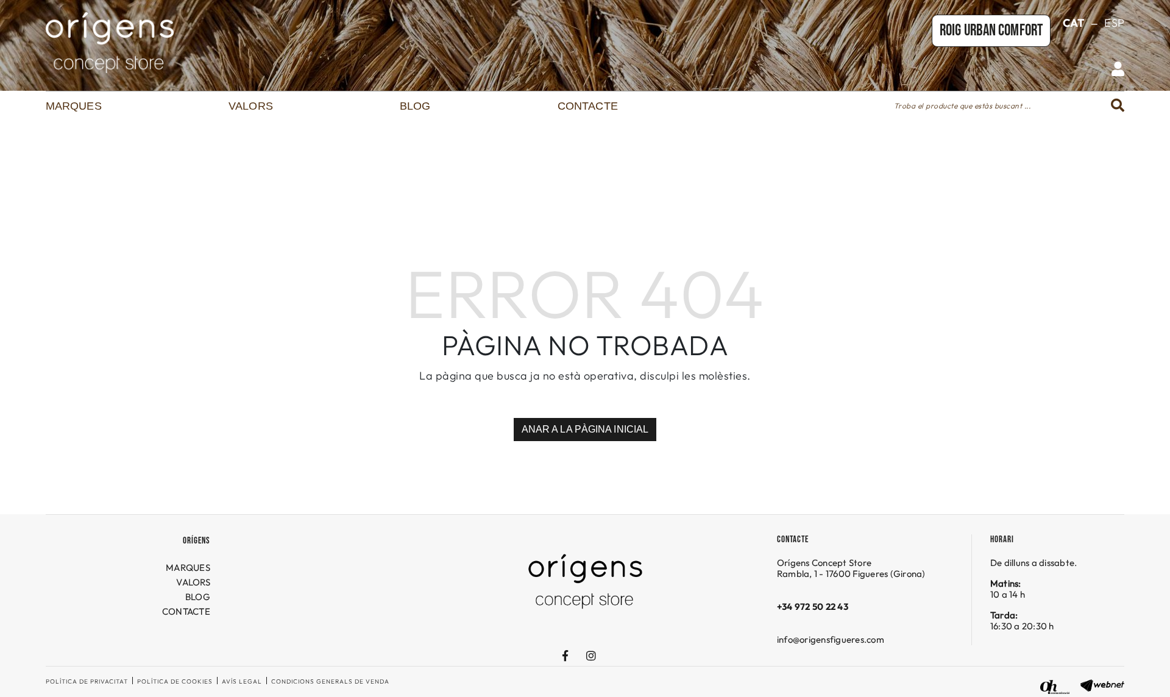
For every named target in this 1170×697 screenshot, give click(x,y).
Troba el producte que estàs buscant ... (962, 105)
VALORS (193, 582)
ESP (1114, 23)
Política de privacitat (87, 681)
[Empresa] (225, 42)
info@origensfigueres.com (830, 639)
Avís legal (242, 681)
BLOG (197, 597)
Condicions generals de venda (330, 681)
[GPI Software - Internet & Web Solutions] (1102, 683)
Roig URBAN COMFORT (991, 30)
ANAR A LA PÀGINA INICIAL (585, 429)
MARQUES (188, 567)
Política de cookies (175, 681)
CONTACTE (186, 611)
